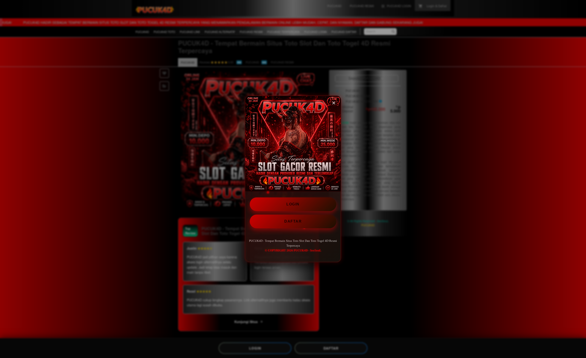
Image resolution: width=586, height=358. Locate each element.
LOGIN (293, 204)
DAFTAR (293, 221)
